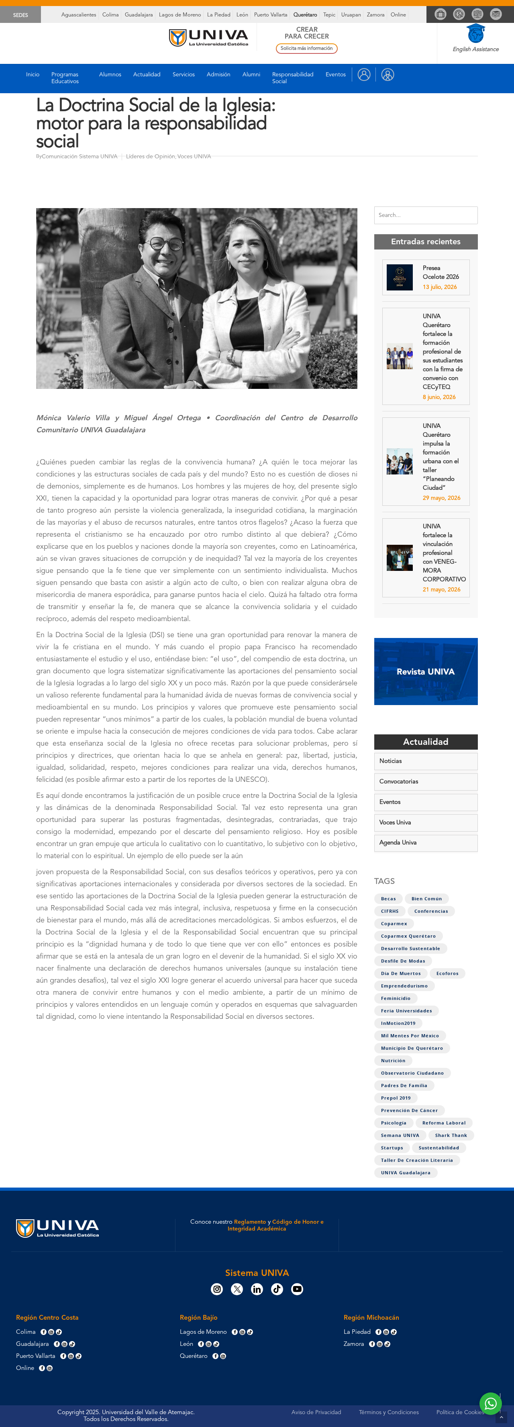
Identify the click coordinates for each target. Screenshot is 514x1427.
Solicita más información (307, 48)
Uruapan (351, 15)
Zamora (376, 15)
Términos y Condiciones (389, 1412)
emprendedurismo (404, 986)
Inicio (32, 75)
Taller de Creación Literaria (417, 1160)
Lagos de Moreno (180, 15)
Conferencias (431, 911)
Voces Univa (395, 823)
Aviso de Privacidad (316, 1412)
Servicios (184, 75)
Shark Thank (451, 1135)
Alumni (251, 75)
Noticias (390, 761)
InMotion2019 (398, 1023)
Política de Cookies (460, 1412)
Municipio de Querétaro (412, 1048)
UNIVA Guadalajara (406, 1173)
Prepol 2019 (396, 1098)
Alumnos (110, 75)
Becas (388, 899)
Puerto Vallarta (271, 15)
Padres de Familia (404, 1085)
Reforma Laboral (444, 1123)
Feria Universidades (406, 1011)
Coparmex (394, 923)
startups (392, 1148)
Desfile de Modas (403, 961)
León (242, 15)
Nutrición (393, 1060)
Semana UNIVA (400, 1135)
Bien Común (427, 899)
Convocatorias (398, 782)
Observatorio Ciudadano (412, 1073)
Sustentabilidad (439, 1148)
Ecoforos (447, 973)
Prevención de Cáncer (409, 1110)
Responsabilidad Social (293, 78)
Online (398, 15)
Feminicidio (396, 998)
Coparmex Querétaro (408, 936)
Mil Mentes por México (410, 1036)
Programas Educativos (65, 78)
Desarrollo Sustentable (411, 948)
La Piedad (218, 15)
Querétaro (305, 15)
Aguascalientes (78, 15)
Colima (110, 15)
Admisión (218, 75)
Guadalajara (139, 15)
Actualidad (147, 75)
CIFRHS (390, 911)
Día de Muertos (401, 973)
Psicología (394, 1123)
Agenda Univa (398, 843)
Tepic (329, 15)
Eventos (336, 75)
